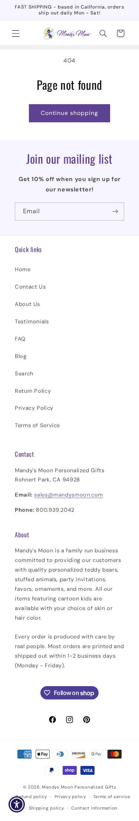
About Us (27, 304)
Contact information (94, 808)
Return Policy (33, 391)
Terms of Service (37, 425)
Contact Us (30, 286)
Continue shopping (70, 113)
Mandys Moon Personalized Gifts (79, 787)
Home (23, 269)
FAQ (20, 339)
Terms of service (111, 797)
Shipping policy (46, 808)
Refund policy (31, 797)
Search (24, 373)
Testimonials (32, 321)
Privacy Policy (34, 408)
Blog (21, 356)
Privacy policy (70, 797)
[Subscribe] (115, 211)
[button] (15, 33)
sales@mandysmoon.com (68, 494)
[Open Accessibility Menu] (17, 804)
